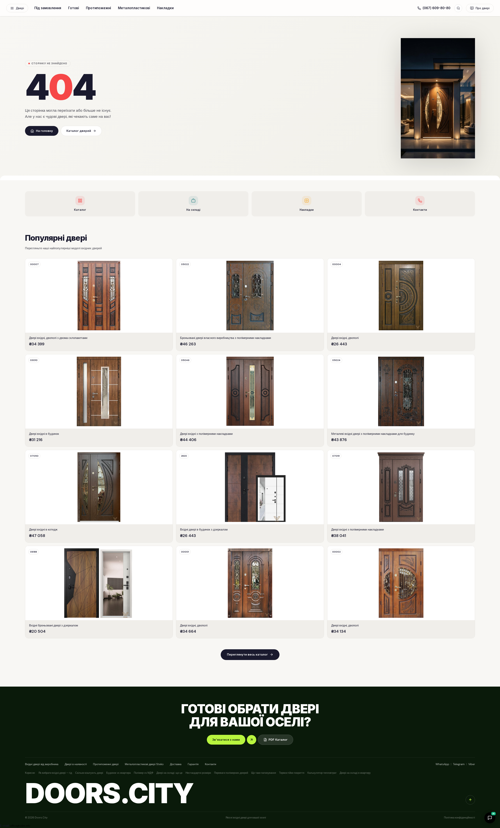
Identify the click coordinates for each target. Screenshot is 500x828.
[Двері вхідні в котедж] (99, 496)
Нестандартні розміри (198, 772)
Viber (471, 764)
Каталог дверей (78, 131)
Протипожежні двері (106, 764)
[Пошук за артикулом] (458, 8)
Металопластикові (134, 8)
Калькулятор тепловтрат (322, 772)
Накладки (165, 8)
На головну (44, 131)
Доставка (175, 764)
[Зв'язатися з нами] (251, 739)
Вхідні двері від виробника (41, 764)
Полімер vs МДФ (143, 772)
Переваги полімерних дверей (231, 772)
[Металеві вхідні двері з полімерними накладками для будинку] (401, 400)
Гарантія (193, 764)
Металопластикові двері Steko (144, 764)
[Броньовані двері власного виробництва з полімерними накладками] (250, 304)
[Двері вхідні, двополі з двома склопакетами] (99, 304)
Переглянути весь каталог (247, 654)
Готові (73, 8)
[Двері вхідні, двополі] (401, 304)
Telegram (459, 764)
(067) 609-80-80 (436, 8)
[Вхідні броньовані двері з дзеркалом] (99, 592)
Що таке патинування (263, 772)
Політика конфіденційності (459, 817)
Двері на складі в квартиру (355, 772)
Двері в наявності (76, 764)
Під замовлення (47, 8)
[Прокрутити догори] (470, 800)
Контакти (210, 764)
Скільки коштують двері (89, 772)
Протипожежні (98, 8)
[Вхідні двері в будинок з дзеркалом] (250, 496)
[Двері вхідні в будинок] (99, 400)
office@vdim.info (20, 825)
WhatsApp (442, 764)
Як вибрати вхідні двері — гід (55, 772)
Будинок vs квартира (118, 772)
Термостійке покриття (291, 772)
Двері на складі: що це (169, 772)
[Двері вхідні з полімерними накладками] (250, 400)
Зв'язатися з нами (226, 739)
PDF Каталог (278, 739)
